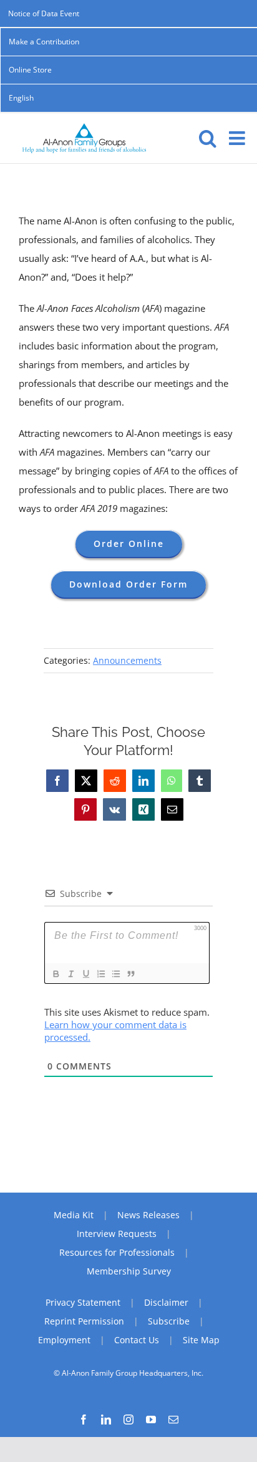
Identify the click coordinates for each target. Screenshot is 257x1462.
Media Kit (74, 1215)
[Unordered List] (115, 973)
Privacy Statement (83, 1302)
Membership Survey (129, 1271)
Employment (64, 1340)
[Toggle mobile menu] (238, 138)
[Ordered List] (100, 973)
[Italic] (70, 973)
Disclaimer (166, 1302)
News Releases (148, 1215)
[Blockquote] (130, 973)
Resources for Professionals (117, 1252)
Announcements (127, 660)
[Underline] (85, 973)
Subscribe (169, 1321)
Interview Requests (117, 1233)
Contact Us (136, 1340)
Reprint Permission (84, 1321)
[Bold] (55, 973)
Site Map (201, 1340)
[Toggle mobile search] (207, 138)
